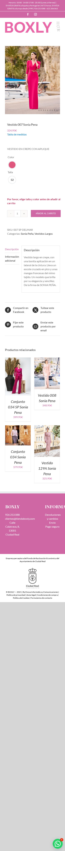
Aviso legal (31, 595)
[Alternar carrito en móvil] (58, 30)
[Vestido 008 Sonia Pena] (47, 359)
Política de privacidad (15, 595)
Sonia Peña (27, 233)
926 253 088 (39, 8)
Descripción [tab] (12, 249)
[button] (58, 844)
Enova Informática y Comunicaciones (42, 592)
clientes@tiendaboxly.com (20, 518)
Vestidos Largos (43, 233)
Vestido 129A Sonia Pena (47, 468)
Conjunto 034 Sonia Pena (18, 457)
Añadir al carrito (46, 213)
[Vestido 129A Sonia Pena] (47, 427)
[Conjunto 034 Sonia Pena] (18, 427)
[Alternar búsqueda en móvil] (58, 26)
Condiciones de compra (47, 595)
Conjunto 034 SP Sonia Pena (18, 407)
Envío (52, 522)
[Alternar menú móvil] (58, 23)
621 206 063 (52, 8)
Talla (10, 172)
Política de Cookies (21, 598)
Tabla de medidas (17, 134)
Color (11, 157)
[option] (12, 165)
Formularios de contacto (41, 598)
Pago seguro (52, 526)
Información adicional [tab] (12, 258)
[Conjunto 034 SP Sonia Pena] (18, 359)
